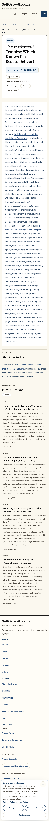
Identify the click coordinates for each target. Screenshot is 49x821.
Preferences (24, 815)
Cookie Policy (8, 746)
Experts (5, 651)
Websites (6, 690)
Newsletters (7, 697)
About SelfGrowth (10, 684)
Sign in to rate (12, 90)
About (4, 14)
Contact (5, 718)
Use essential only (35, 807)
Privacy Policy (8, 733)
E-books (28, 25)
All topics (6, 644)
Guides (5, 658)
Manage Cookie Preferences (16, 766)
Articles (15, 25)
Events (5, 704)
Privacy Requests (9, 759)
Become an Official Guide (13, 711)
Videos (5, 672)
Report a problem (11, 778)
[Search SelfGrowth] (15, 14)
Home (5, 25)
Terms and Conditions (12, 740)
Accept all (13, 807)
